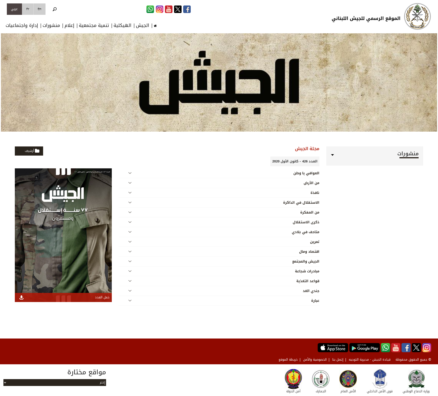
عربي (14, 9)
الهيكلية (122, 25)
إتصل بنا (337, 360)
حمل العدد (102, 297)
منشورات (51, 25)
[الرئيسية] (417, 16)
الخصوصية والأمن (315, 360)
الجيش (142, 25)
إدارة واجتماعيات (22, 25)
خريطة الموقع (288, 360)
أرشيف (29, 151)
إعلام (69, 25)
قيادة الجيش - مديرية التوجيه (370, 360)
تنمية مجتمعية (94, 25)
